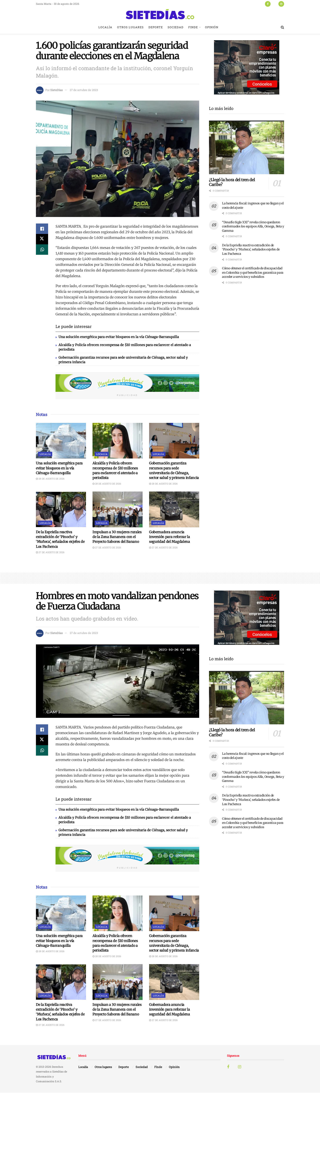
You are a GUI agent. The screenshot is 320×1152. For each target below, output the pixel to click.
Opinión (211, 27)
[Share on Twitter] (42, 239)
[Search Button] (282, 27)
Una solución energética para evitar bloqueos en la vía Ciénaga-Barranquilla (119, 337)
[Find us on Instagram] (281, 3)
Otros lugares (130, 27)
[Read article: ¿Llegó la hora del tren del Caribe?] (246, 147)
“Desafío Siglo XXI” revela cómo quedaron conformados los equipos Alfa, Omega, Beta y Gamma (253, 226)
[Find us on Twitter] (274, 3)
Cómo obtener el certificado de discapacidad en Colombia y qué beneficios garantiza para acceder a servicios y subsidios (252, 272)
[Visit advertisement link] (127, 383)
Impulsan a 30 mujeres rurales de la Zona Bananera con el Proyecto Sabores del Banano (117, 537)
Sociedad (176, 27)
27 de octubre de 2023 (84, 90)
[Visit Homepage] (160, 14)
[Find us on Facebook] (268, 3)
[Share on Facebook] (42, 228)
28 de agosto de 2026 (51, 478)
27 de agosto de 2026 (51, 552)
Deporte (155, 27)
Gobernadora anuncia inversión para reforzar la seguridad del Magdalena (169, 537)
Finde (193, 27)
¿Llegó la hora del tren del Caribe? (232, 182)
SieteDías (56, 90)
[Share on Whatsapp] (42, 249)
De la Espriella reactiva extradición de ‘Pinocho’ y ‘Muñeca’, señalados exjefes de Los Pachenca (251, 249)
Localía (105, 27)
